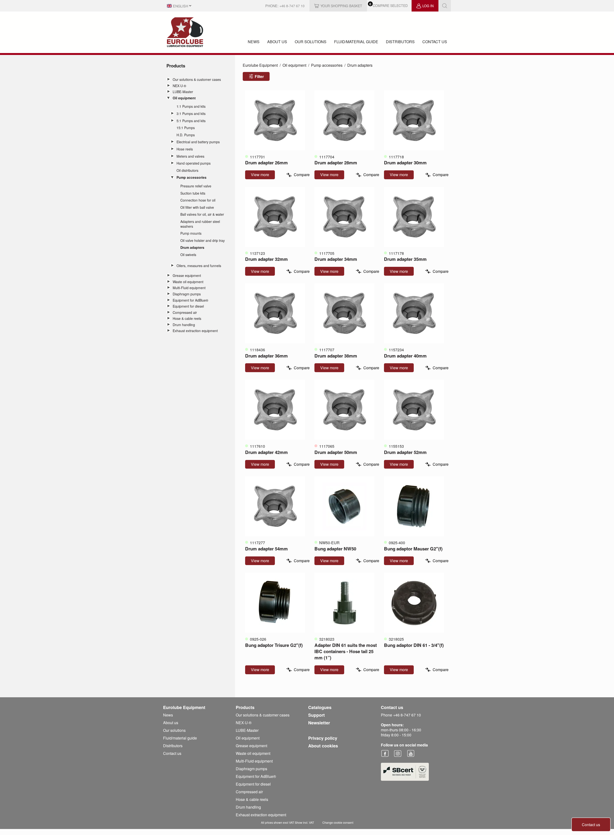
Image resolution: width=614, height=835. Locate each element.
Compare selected (390, 5)
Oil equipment (184, 98)
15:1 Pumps (186, 127)
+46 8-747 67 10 (292, 5)
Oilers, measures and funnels (199, 265)
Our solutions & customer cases (197, 79)
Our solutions (310, 41)
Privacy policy (322, 738)
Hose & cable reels (187, 318)
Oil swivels (188, 254)
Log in (428, 5)
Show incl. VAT (304, 822)
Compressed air (185, 312)
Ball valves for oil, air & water (202, 214)
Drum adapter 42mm (266, 452)
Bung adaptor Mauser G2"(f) (413, 548)
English (180, 5)
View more (260, 174)
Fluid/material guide (356, 41)
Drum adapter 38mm (335, 355)
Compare (302, 175)
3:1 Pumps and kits (191, 113)
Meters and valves (190, 156)
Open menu (168, 79)
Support (316, 715)
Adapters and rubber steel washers (200, 224)
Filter (259, 76)
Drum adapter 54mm (266, 548)
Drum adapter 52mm (405, 452)
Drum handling (184, 324)
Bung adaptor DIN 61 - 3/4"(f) (414, 645)
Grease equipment (187, 275)
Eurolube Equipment (260, 65)
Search (444, 6)
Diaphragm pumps (187, 294)
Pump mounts (190, 233)
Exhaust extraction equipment (195, 330)
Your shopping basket (341, 5)
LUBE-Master (183, 91)
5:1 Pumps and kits (191, 121)
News (254, 41)
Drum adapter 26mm (266, 162)
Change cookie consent (337, 822)
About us (277, 41)
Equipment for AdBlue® (190, 300)
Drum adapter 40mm (405, 355)
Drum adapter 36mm (266, 355)
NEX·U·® (179, 86)
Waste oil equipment (188, 282)
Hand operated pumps (194, 163)
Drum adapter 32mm (266, 259)
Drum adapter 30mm (405, 162)
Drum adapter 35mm (405, 259)
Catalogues (319, 707)
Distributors (400, 41)
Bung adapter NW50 (335, 548)
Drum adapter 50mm (335, 452)
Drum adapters (192, 247)
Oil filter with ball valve (197, 207)
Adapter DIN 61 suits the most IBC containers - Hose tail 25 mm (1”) (345, 651)
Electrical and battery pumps (198, 142)
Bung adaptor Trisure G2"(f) (274, 645)
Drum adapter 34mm (335, 259)
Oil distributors (187, 170)
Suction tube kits (192, 193)
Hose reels (185, 149)
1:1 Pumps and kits (191, 106)
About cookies (323, 746)
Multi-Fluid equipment (189, 288)
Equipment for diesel (188, 306)
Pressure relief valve (195, 186)
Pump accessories (192, 177)
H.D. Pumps (186, 135)
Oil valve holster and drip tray (202, 240)
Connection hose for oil (197, 200)
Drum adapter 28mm (335, 162)
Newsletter (319, 723)
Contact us (434, 41)
